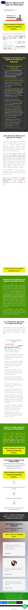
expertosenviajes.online (9, 345)
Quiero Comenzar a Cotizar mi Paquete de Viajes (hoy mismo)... (14, 27)
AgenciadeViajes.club (20, 43)
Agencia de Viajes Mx (8, 593)
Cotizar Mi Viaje (14, 609)
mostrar (15, 10)
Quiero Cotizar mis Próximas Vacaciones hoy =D (14, 270)
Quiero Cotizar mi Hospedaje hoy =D (14, 535)
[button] (3, 2)
